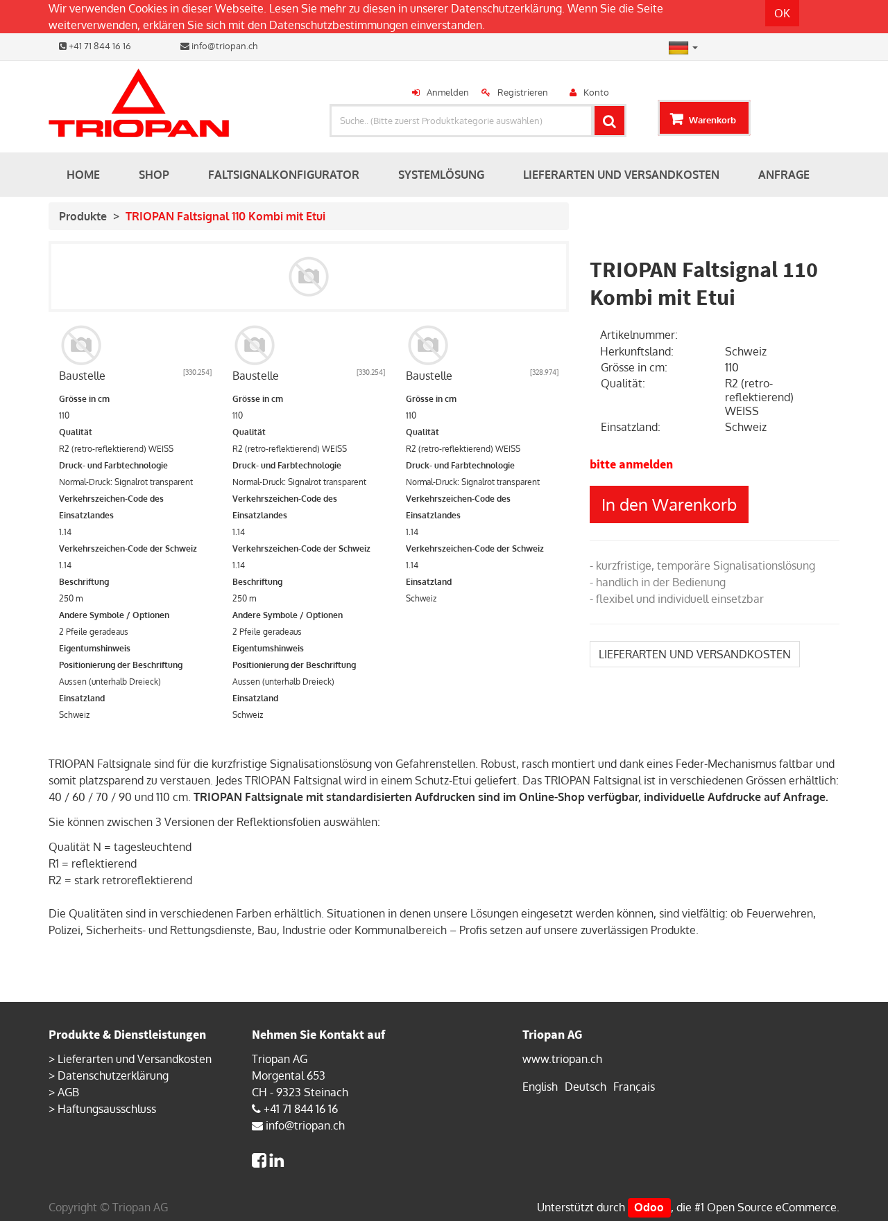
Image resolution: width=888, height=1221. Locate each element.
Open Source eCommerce (772, 1207)
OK (782, 13)
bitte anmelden (631, 464)
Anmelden (448, 92)
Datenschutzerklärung (506, 8)
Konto (596, 92)
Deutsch (585, 1086)
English (540, 1086)
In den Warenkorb (669, 504)
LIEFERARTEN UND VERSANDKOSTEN (695, 654)
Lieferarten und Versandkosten (135, 1059)
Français (634, 1086)
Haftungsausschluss (107, 1109)
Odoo (649, 1207)
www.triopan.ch (562, 1059)
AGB (68, 1092)
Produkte (83, 216)
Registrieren (522, 92)
